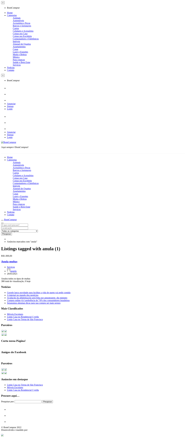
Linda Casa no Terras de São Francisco (25, 319)
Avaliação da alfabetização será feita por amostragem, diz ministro (37, 298)
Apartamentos (19, 46)
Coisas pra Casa (20, 33)
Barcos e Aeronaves (22, 26)
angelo (13, 271)
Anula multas (9, 261)
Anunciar (11, 103)
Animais (16, 18)
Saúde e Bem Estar (21, 62)
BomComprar (10, 219)
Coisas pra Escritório (22, 36)
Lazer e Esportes (20, 52)
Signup (10, 106)
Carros (16, 28)
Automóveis (18, 20)
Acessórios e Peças (21, 23)
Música (16, 57)
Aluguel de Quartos (22, 44)
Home (10, 12)
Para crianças (19, 59)
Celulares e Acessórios (23, 31)
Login (9, 109)
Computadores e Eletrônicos (26, 39)
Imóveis (16, 41)
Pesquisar (6, 234)
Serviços (17, 65)
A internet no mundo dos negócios (22, 295)
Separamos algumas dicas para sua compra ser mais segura (33, 303)
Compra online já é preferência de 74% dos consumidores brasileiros (38, 300)
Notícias (11, 67)
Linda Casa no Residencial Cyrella (23, 317)
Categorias (12, 15)
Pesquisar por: (7, 401)
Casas (15, 49)
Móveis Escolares (15, 314)
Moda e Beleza (20, 54)
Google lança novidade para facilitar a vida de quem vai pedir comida (38, 292)
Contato (10, 70)
